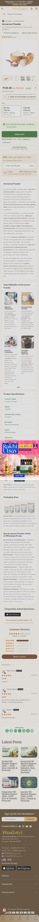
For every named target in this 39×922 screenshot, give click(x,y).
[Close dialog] (37, 442)
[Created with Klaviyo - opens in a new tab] (19, 481)
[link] (19, 460)
